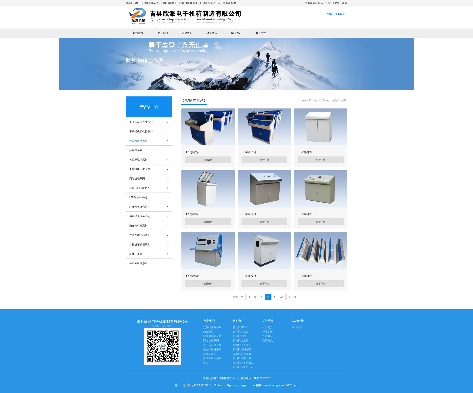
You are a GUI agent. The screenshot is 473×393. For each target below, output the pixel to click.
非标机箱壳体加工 (243, 354)
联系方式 (261, 33)
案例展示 (236, 33)
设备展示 (212, 33)
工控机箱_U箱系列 (149, 169)
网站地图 (297, 327)
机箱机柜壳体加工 (243, 358)
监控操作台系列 (149, 141)
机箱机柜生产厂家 (210, 3)
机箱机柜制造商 (188, 3)
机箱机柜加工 (169, 3)
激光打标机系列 (149, 226)
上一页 (252, 297)
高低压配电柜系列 (149, 188)
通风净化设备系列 (149, 216)
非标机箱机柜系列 (149, 244)
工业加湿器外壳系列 (149, 122)
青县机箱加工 (133, 3)
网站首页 (138, 33)
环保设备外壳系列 (149, 207)
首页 (316, 100)
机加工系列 (149, 254)
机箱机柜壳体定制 (243, 345)
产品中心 (187, 33)
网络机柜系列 (149, 178)
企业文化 (267, 331)
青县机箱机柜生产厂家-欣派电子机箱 (326, 3)
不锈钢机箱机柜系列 (149, 131)
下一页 (292, 297)
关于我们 (162, 33)
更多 (205, 362)
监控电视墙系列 (149, 160)
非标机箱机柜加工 (243, 362)
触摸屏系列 (149, 150)
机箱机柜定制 (151, 3)
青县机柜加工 (231, 3)
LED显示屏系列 (149, 197)
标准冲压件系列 (149, 263)
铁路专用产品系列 (149, 235)
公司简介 (267, 327)
